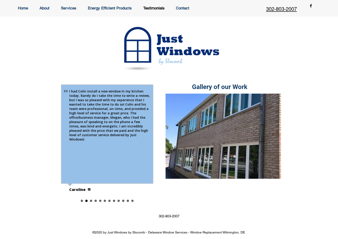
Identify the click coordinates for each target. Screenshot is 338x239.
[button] (223, 136)
